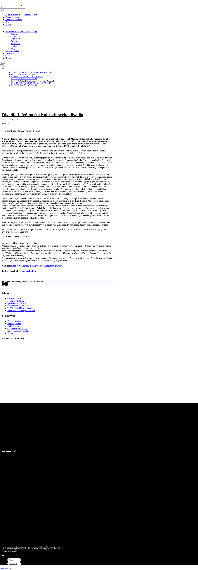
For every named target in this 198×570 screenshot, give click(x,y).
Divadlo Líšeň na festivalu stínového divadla (42, 114)
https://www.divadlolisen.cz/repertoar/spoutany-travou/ (36, 266)
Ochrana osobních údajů (17, 328)
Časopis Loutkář (14, 298)
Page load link (6, 569)
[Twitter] (3, 284)
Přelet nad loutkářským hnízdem (21, 310)
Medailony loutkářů (15, 301)
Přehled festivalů (14, 326)
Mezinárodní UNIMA (16, 303)
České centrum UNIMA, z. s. (19, 306)
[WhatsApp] (4, 284)
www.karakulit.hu (28, 271)
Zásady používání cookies (18, 331)
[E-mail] (7, 284)
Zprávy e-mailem (14, 321)
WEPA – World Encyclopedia (20, 308)
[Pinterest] (6, 284)
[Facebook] (2, 284)
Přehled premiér (14, 323)
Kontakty (11, 333)
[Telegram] (5, 284)
